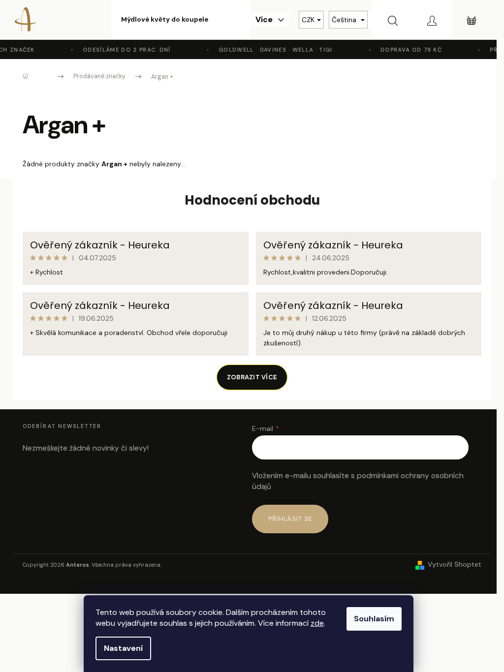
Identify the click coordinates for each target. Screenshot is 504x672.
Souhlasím (374, 618)
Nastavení (123, 648)
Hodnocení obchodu (252, 200)
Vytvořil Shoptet (454, 564)
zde (317, 623)
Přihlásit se (290, 519)
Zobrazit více (252, 377)
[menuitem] (164, 19)
